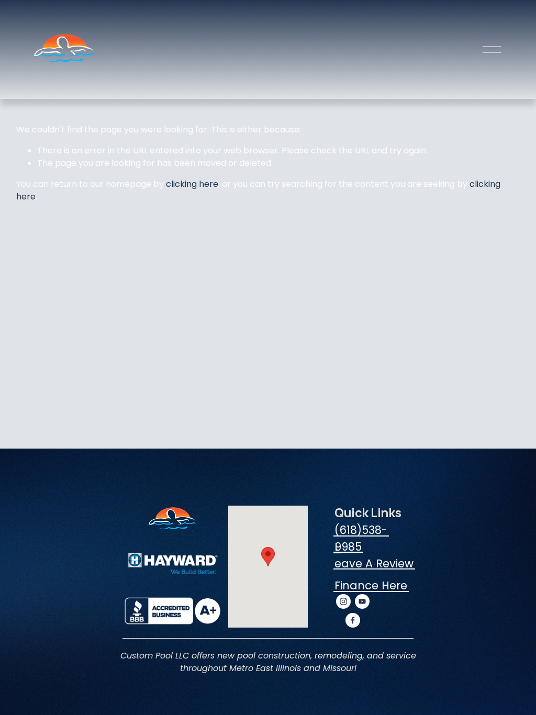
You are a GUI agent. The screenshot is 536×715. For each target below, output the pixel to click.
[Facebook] (352, 620)
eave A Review (374, 563)
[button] (268, 557)
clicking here (192, 184)
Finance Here (370, 585)
